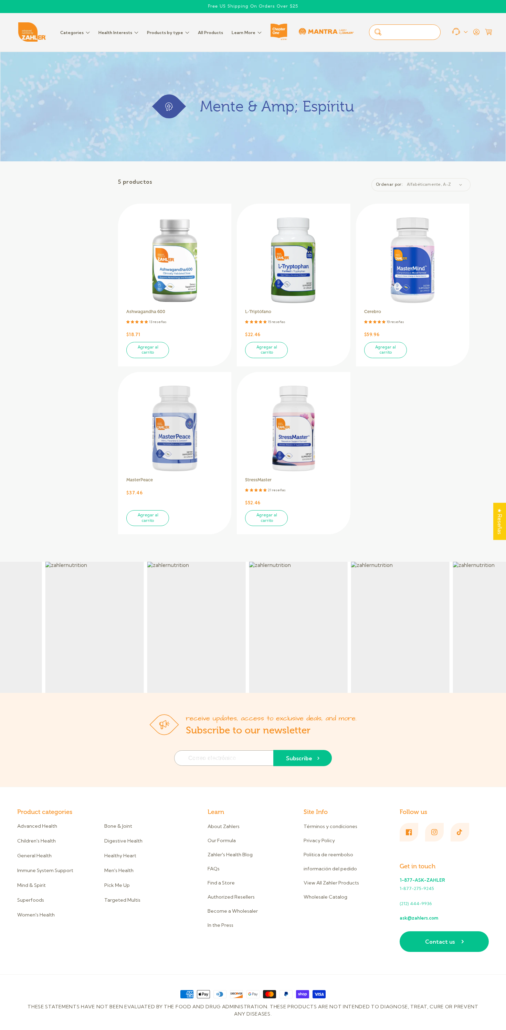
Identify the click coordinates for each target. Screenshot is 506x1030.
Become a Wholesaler (233, 911)
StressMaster (258, 480)
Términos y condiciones (330, 826)
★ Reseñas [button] (499, 521)
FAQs (214, 869)
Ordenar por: (389, 184)
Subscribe (299, 758)
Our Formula (222, 840)
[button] (488, 32)
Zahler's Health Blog (230, 854)
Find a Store (221, 883)
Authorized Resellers (231, 897)
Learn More (243, 32)
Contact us (440, 941)
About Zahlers (224, 826)
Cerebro (372, 311)
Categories (72, 32)
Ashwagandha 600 (145, 311)
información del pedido (330, 869)
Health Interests (115, 32)
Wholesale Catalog (325, 897)
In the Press (220, 925)
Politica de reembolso (328, 854)
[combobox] (405, 32)
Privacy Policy (319, 840)
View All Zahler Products (331, 883)
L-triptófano (258, 311)
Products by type (165, 32)
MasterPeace (139, 480)
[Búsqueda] (378, 32)
